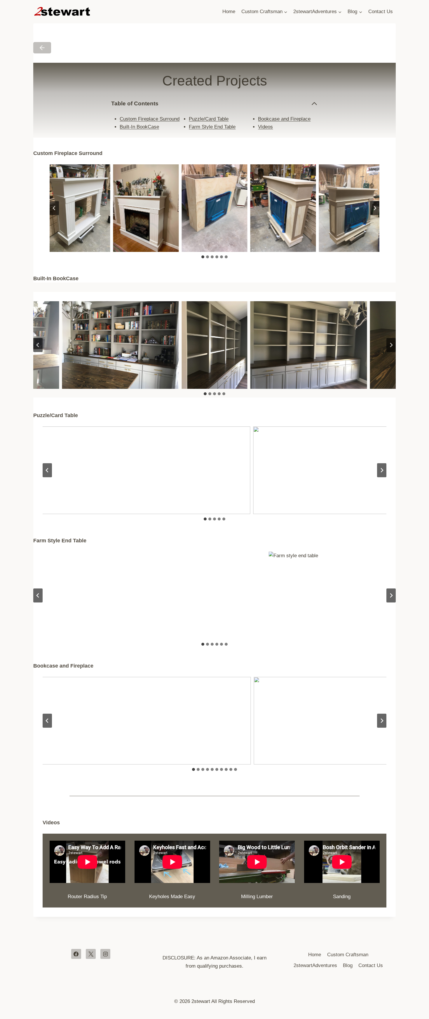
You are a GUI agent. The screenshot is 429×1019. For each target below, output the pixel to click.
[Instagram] (105, 954)
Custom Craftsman (347, 954)
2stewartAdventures (315, 965)
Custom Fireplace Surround (149, 119)
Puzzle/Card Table (209, 119)
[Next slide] (374, 208)
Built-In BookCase (139, 127)
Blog (348, 965)
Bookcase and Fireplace (284, 119)
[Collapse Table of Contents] (314, 103)
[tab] (202, 256)
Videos (265, 127)
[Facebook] (76, 954)
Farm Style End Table (212, 127)
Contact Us (380, 11)
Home (228, 11)
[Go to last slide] (54, 208)
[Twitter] (91, 954)
